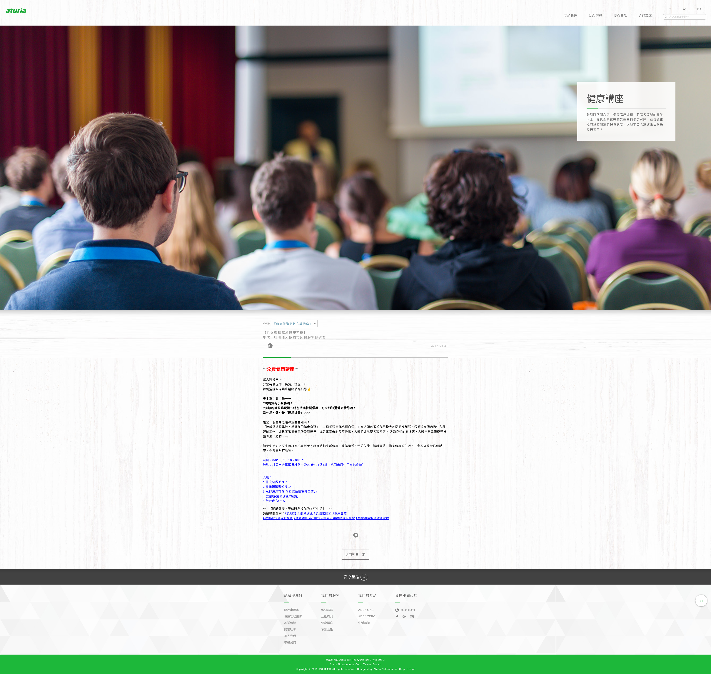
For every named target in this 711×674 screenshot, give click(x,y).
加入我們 (290, 636)
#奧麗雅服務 (322, 513)
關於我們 (570, 15)
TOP (701, 600)
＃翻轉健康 (305, 513)
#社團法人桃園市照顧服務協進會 (332, 518)
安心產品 (620, 15)
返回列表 (352, 554)
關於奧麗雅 (291, 610)
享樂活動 (327, 629)
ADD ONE (366, 609)
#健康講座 (301, 518)
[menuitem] (570, 10)
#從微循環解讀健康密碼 (372, 518)
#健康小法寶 (272, 518)
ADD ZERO (367, 616)
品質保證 (290, 623)
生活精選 (364, 623)
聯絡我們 (290, 642)
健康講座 (327, 623)
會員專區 (645, 15)
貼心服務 (595, 15)
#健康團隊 (339, 513)
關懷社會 (290, 629)
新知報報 (327, 610)
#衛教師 (287, 518)
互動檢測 (327, 616)
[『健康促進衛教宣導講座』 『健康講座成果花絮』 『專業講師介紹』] (294, 325)
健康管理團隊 (293, 616)
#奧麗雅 (290, 513)
